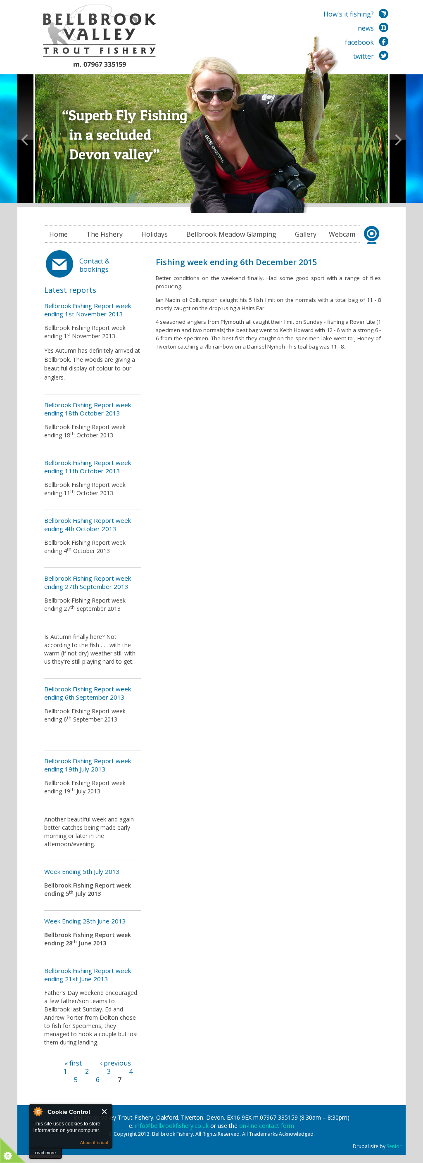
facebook (359, 42)
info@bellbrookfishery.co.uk (172, 1126)
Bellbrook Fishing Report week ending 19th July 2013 (87, 765)
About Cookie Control (37, 1111)
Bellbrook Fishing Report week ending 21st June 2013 (87, 974)
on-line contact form (266, 1126)
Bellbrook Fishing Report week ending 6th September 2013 (87, 693)
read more (45, 1152)
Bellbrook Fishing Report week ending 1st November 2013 (87, 309)
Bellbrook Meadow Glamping (231, 234)
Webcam (342, 234)
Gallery (305, 234)
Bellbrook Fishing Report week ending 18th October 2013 (87, 409)
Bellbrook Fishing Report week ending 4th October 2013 (87, 524)
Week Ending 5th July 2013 (82, 871)
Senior (394, 1146)
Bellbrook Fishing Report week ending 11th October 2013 (87, 466)
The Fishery (104, 234)
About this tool (94, 1142)
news (366, 28)
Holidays (154, 234)
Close (104, 1111)
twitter (363, 56)
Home (58, 234)
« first (73, 1063)
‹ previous (115, 1063)
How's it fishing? (348, 14)
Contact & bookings (94, 265)
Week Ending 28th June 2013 (85, 921)
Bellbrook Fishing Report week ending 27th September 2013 (87, 582)
